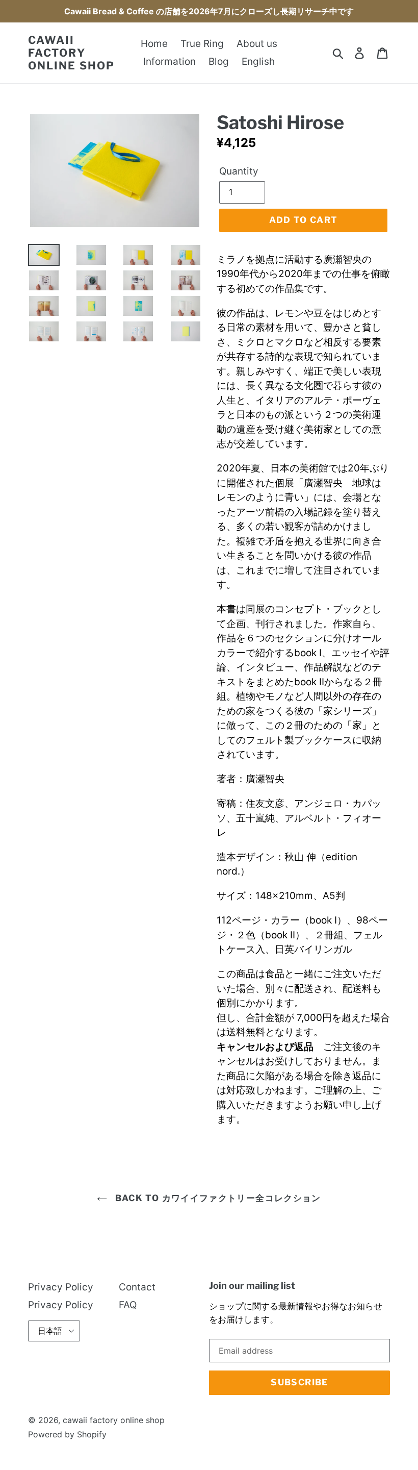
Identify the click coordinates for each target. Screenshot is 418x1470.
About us (257, 43)
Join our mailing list (252, 1285)
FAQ (128, 1305)
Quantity (238, 171)
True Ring (202, 43)
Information (169, 61)
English (258, 61)
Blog (218, 61)
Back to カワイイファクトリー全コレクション (216, 1198)
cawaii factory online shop (71, 53)
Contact (137, 1287)
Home (154, 43)
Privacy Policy (60, 1287)
